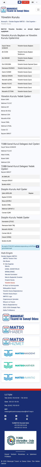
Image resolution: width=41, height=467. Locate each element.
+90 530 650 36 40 (20, 425)
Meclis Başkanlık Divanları (13, 277)
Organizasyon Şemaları (10, 299)
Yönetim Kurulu (10, 283)
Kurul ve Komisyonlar (12, 285)
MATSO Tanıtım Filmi (10, 258)
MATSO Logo (7, 296)
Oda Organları (9, 264)
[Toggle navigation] (38, 10)
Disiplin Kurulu (9, 280)
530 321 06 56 (14, 402)
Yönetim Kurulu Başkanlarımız (13, 291)
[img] (37, 246)
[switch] (37, 2)
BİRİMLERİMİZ (10, 272)
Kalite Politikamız (9, 310)
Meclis (7, 266)
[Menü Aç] (4, 2)
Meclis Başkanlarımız (10, 305)
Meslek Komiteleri (11, 274)
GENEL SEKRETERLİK (12, 269)
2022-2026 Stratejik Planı (11, 307)
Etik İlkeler (6, 261)
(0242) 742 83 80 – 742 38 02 (18, 398)
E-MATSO (26, 2)
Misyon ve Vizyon (9, 302)
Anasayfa (4, 21)
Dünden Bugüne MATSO (9, 256)
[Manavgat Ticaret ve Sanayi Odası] (15, 9)
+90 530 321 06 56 (20, 427)
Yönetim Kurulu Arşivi (10, 294)
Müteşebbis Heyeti (9, 288)
